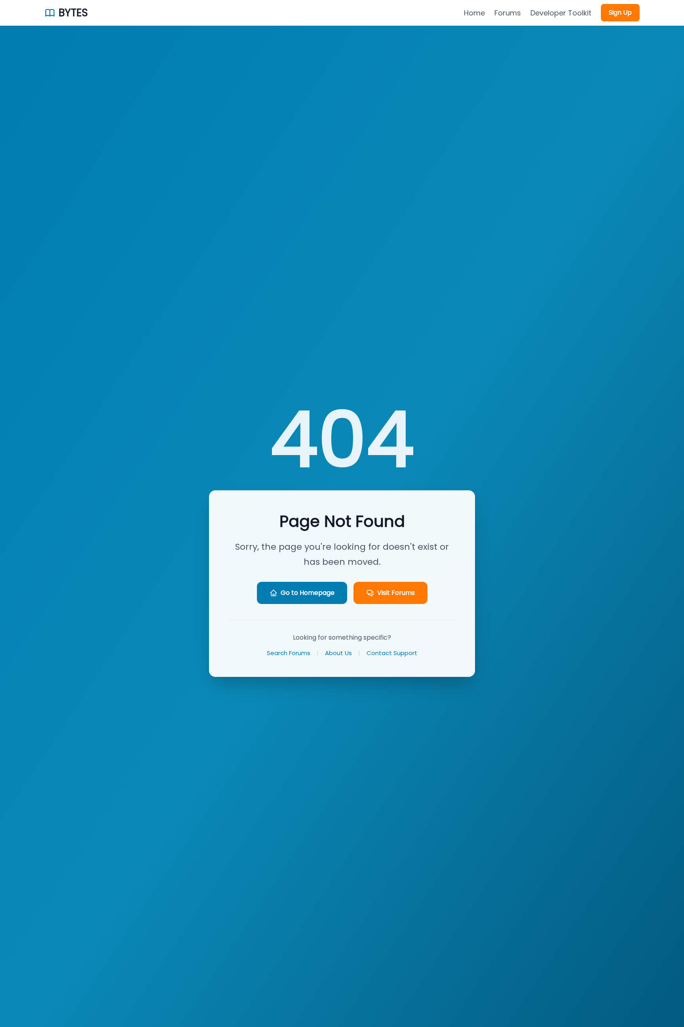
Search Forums (288, 653)
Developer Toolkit (560, 13)
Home (474, 13)
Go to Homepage (307, 592)
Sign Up (620, 12)
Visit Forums (396, 592)
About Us (338, 653)
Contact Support (392, 653)
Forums (507, 13)
